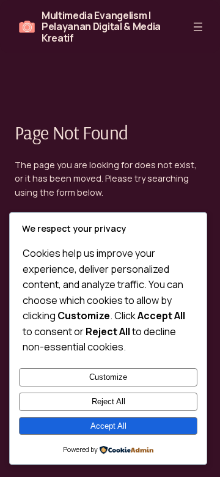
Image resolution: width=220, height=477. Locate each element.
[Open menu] (198, 27)
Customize (108, 377)
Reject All (108, 401)
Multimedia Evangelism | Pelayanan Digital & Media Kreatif (101, 27)
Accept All (108, 426)
